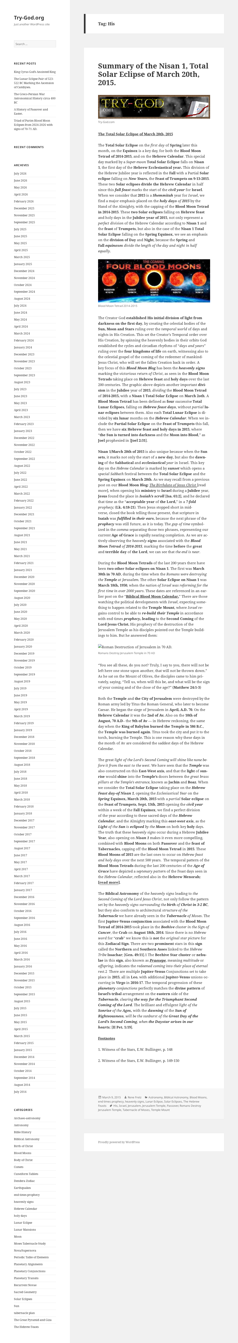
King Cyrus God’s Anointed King (35, 72)
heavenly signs (23, 1202)
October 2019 (23, 667)
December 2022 (24, 438)
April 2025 (21, 250)
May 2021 (20, 549)
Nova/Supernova (25, 1250)
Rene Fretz (135, 1097)
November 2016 (24, 904)
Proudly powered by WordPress (119, 1142)
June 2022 (20, 480)
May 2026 (20, 187)
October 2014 (23, 1071)
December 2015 (24, 973)
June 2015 (20, 1015)
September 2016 (24, 918)
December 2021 (24, 514)
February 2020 (24, 640)
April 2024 (21, 326)
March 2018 (22, 799)
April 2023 (21, 410)
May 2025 (20, 243)
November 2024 (24, 278)
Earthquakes (22, 1188)
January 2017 (23, 890)
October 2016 (23, 911)
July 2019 (20, 688)
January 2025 (23, 264)
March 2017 (22, 876)
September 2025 (24, 222)
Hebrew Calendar (25, 1209)
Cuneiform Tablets (26, 1174)
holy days (20, 1216)
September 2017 (24, 841)
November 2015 (24, 980)
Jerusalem (134, 1106)
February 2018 (24, 806)
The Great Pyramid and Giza (33, 1320)
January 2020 (23, 647)
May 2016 (20, 946)
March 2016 (22, 959)
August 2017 (22, 848)
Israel (122, 1106)
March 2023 (22, 417)
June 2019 (20, 695)
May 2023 (20, 403)
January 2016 (23, 966)
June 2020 (20, 612)
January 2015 (23, 1050)
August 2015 (22, 1001)
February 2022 (24, 501)
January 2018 (23, 813)
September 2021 (24, 528)
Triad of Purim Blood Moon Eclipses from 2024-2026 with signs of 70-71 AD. (33, 125)
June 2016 (20, 939)
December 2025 (24, 208)
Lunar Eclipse (23, 1223)
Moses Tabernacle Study (30, 1244)
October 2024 (23, 285)
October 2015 (23, 987)
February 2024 (24, 340)
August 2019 (22, 681)
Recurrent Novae (25, 1285)
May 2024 (20, 319)
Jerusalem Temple (153, 1106)
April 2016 (21, 953)
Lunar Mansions (25, 1230)
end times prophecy (27, 1195)
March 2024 (22, 333)
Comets (18, 1167)
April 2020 (21, 626)
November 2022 (24, 445)
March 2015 (22, 1036)
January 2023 (23, 431)
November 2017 (24, 827)
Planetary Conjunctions (29, 1271)
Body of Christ (23, 1160)
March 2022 (22, 494)
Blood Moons (22, 1153)
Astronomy (21, 1125)
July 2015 (20, 1008)
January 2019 (23, 730)
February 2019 (24, 723)
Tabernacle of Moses (136, 1110)
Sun (16, 1306)
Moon (18, 1237)
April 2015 (21, 1029)
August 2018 (22, 765)
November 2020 (24, 584)
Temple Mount (160, 1110)
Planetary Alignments (28, 1264)
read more (108, 882)
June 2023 (20, 396)
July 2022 (20, 473)
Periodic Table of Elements (31, 1257)
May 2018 (20, 786)
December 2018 (24, 737)
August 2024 (22, 299)
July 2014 (20, 1092)
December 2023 (24, 354)
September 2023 (24, 375)
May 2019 (20, 702)
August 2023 (22, 382)
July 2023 (20, 389)
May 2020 (20, 619)
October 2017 (23, 834)
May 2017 (20, 862)
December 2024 (24, 271)
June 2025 (20, 236)
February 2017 (24, 883)
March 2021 (22, 556)
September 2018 (24, 758)
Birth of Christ (23, 1146)
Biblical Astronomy (27, 1139)
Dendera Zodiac (24, 1181)
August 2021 (22, 535)
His (115, 1106)
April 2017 (21, 869)
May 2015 (20, 1022)
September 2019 (24, 674)
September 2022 (24, 459)
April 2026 (21, 194)
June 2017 (20, 855)
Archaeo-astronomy (27, 1118)
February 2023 (24, 424)
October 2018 (23, 751)
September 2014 (24, 1078)
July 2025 (20, 229)
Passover (172, 1106)
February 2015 (24, 1043)
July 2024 (20, 306)
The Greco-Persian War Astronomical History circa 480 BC (35, 98)
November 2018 (24, 744)
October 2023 (23, 368)
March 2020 (22, 633)
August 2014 (22, 1085)
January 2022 (23, 507)
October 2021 (23, 521)
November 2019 (24, 660)
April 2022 (21, 487)
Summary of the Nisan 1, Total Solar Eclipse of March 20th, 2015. (153, 74)
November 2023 (24, 361)
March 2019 (22, 716)
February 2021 (24, 563)
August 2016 (22, 925)
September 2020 (24, 591)
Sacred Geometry (25, 1292)
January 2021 (23, 570)
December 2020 (24, 577)
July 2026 (20, 173)
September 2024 (24, 292)
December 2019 (24, 653)
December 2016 (24, 897)
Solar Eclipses (23, 1299)
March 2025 (22, 257)
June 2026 (20, 180)
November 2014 (24, 1064)
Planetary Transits (26, 1278)
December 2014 (24, 1057)
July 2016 (20, 932)
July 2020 (20, 605)
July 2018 (20, 772)
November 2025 (24, 215)
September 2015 (24, 994)
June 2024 (20, 313)
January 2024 (23, 347)
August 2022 (22, 466)
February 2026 (24, 201)
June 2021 (20, 542)
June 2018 (20, 779)
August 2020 (22, 598)
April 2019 (21, 709)
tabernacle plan (24, 1313)
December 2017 (24, 820)
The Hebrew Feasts (26, 1327)
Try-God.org (29, 17)
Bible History (22, 1132)
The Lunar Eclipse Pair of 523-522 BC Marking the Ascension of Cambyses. (34, 83)
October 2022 (23, 452)
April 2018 (21, 793)
